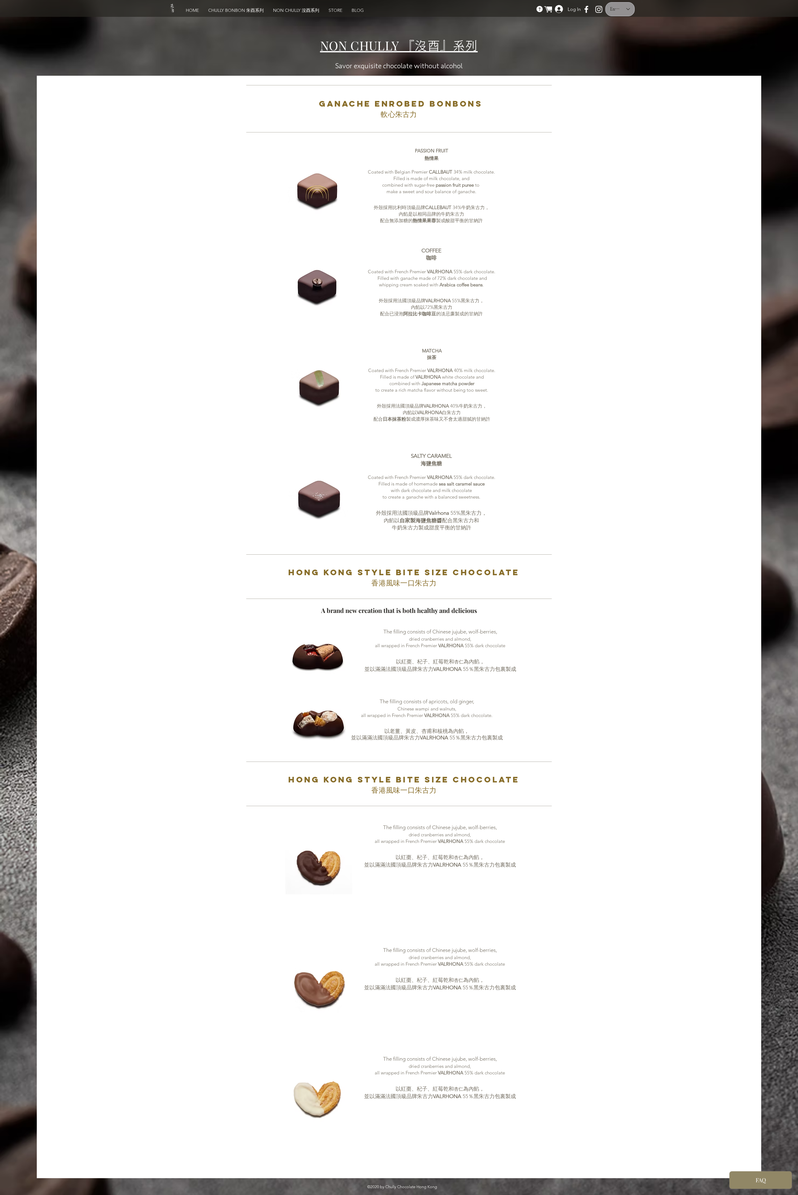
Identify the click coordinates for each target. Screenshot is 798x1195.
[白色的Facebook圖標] (586, 9)
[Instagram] (598, 9)
